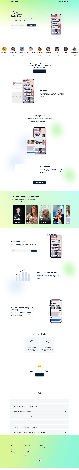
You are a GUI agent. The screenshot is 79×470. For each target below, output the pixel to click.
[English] (39, 461)
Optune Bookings (13, 454)
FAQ (11, 448)
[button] (13, 226)
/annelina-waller (30, 222)
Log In (60, 1)
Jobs (11, 451)
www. (13, 250)
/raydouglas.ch (17, 222)
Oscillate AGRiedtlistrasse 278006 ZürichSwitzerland (28, 453)
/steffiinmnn (43, 222)
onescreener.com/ (14, 25)
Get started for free (39, 71)
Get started (39, 374)
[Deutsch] (39, 460)
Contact (12, 449)
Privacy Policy (13, 452)
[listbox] (39, 461)
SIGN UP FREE (65, 1)
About (12, 450)
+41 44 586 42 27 (28, 449)
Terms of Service (13, 453)
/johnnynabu (56, 222)
